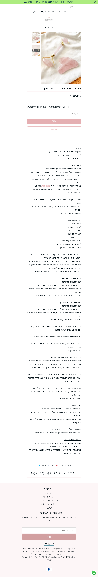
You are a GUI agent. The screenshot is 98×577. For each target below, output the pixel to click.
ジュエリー (49, 493)
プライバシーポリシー (49, 504)
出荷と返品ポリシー (49, 497)
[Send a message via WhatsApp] (94, 573)
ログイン (35, 12)
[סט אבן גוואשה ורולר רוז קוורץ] (61, 58)
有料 (64, 12)
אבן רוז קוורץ (46, 186)
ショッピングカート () (51, 12)
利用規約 (49, 508)
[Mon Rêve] (49, 19)
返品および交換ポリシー (49, 501)
